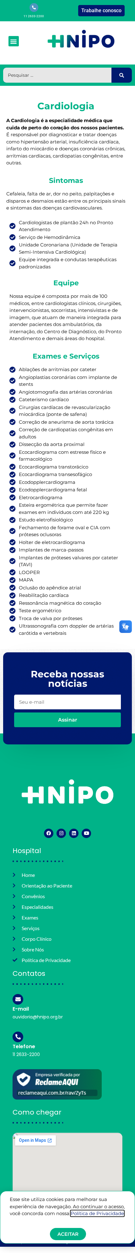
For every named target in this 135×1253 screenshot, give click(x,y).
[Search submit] (122, 75)
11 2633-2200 (34, 16)
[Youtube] (86, 833)
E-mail (21, 1008)
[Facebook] (48, 833)
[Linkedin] (73, 833)
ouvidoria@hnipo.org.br (38, 1017)
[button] (13, 41)
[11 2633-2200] (34, 7)
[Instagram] (61, 833)
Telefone (24, 1046)
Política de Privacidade (97, 1213)
